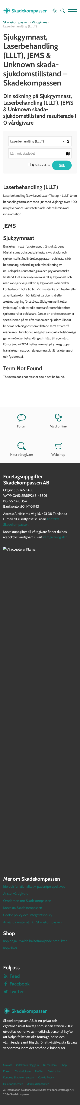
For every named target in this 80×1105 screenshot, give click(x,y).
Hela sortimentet (13, 1083)
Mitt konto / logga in (27, 1065)
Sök (62, 165)
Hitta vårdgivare (21, 455)
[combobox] (40, 141)
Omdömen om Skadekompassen (27, 901)
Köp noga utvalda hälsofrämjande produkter (35, 941)
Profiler (39, 1071)
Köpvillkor (10, 948)
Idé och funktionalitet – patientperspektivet (34, 886)
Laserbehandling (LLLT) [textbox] (37, 141)
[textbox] (40, 153)
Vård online (58, 426)
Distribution (54, 1071)
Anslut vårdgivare (15, 893)
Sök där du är (42, 165)
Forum (21, 426)
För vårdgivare (23, 1071)
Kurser (6, 1071)
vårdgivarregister (55, 537)
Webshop (58, 455)
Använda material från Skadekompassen (32, 922)
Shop (64, 1065)
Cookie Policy (46, 1077)
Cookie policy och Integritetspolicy (27, 915)
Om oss (7, 1065)
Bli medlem (50, 1065)
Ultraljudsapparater (38, 1083)
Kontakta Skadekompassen (22, 908)
